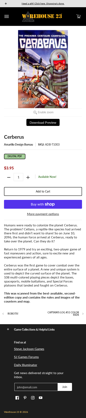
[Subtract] (9, 177)
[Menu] (6, 16)
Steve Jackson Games (29, 349)
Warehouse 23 (11, 411)
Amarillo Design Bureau (18, 144)
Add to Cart (43, 191)
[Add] (28, 177)
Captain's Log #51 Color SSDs (63, 313)
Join (64, 387)
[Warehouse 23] (42, 16)
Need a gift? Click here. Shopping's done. (43, 3)
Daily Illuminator (25, 365)
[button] (78, 16)
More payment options (43, 214)
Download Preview (43, 122)
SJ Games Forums (26, 357)
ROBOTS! (13, 314)
